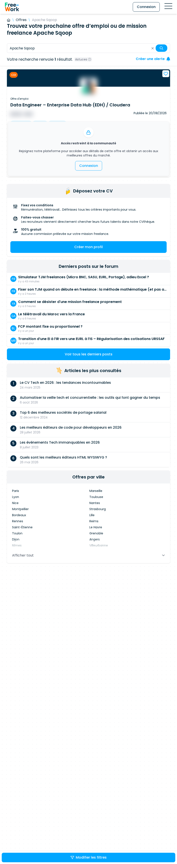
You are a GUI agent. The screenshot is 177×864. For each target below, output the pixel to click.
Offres (21, 19)
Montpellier (20, 509)
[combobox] (88, 48)
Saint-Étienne (22, 527)
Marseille (95, 491)
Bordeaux (19, 515)
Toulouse (96, 497)
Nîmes (17, 545)
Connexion (146, 6)
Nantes (94, 503)
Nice (15, 503)
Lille (92, 515)
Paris (15, 491)
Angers (94, 539)
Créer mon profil (88, 246)
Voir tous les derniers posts (88, 354)
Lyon (15, 497)
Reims (93, 521)
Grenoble (96, 533)
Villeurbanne (98, 545)
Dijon (15, 539)
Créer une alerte (150, 58)
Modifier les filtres (91, 857)
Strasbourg (97, 509)
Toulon (17, 533)
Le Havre (95, 527)
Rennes (17, 521)
